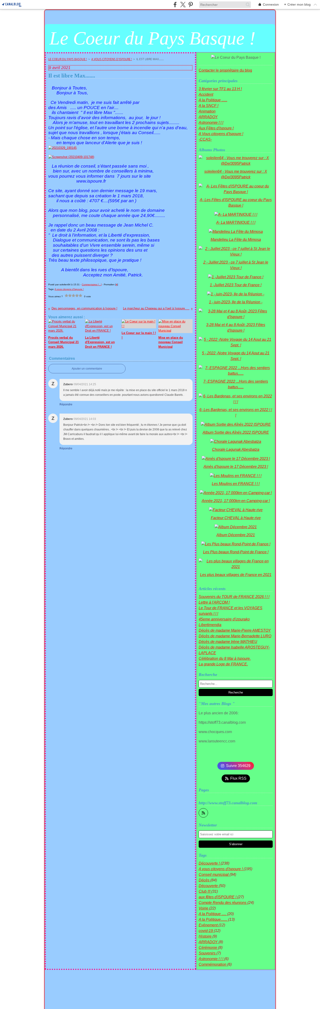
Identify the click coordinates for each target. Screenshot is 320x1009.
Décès (204, 880)
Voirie (204, 908)
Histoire (205, 936)
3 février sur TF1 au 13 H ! (220, 89)
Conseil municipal (214, 875)
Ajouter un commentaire (87, 368)
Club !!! (205, 891)
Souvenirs (207, 953)
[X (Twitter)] (183, 4)
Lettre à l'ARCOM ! (214, 602)
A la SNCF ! (208, 106)
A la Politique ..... (213, 914)
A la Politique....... (213, 919)
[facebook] (175, 4)
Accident (206, 94)
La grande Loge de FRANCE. (223, 664)
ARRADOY (208, 117)
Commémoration (213, 964)
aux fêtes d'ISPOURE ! (218, 897)
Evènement (209, 925)
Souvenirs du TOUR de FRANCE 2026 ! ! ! (234, 597)
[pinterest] (190, 4)
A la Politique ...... (213, 100)
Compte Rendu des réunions (223, 903)
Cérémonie (208, 948)
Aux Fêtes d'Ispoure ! (216, 128)
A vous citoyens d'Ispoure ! (221, 869)
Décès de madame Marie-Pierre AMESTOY (235, 630)
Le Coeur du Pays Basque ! (67, 59)
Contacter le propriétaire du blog (225, 70)
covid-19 (206, 931)
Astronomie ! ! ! (211, 123)
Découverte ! (210, 863)
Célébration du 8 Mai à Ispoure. (225, 658)
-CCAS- (205, 139)
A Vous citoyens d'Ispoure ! (111, 59)
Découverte (209, 886)
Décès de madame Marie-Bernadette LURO (235, 636)
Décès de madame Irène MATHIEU (228, 642)
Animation (207, 111)
